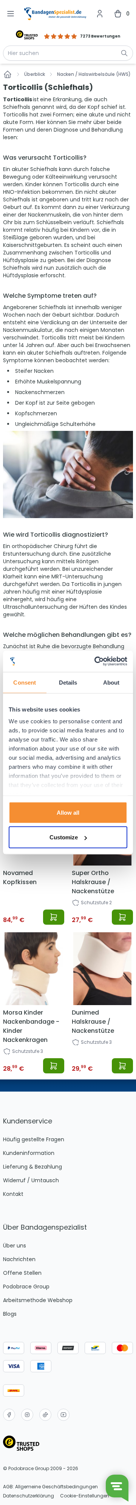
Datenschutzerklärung (28, 1496)
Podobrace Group (26, 1286)
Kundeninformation (28, 1153)
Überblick (34, 74)
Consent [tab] (24, 682)
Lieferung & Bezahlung (32, 1166)
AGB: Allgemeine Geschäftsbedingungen (50, 1487)
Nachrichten (19, 1259)
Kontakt (13, 1194)
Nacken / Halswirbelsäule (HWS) (94, 74)
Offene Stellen (22, 1273)
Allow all (68, 812)
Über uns (14, 1245)
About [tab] (111, 682)
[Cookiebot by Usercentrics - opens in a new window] (96, 661)
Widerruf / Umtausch (31, 1180)
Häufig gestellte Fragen (33, 1139)
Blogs (10, 1314)
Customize (63, 837)
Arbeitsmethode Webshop (38, 1300)
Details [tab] (68, 682)
